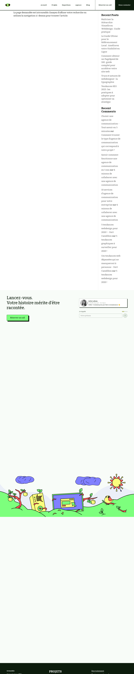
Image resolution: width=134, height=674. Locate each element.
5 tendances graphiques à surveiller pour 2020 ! (109, 243)
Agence (78, 5)
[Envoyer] (125, 316)
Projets (54, 5)
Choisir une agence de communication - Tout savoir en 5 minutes (110, 123)
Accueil (44, 5)
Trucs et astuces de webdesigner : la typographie (110, 79)
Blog (88, 5)
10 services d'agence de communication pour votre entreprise (109, 197)
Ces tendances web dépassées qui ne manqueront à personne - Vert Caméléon (110, 263)
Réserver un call (105, 5)
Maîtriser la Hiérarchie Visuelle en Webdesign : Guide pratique (110, 25)
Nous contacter (125, 5)
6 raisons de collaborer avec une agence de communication (109, 177)
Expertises (66, 5)
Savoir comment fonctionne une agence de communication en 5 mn (109, 162)
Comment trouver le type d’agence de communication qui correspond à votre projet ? (110, 142)
